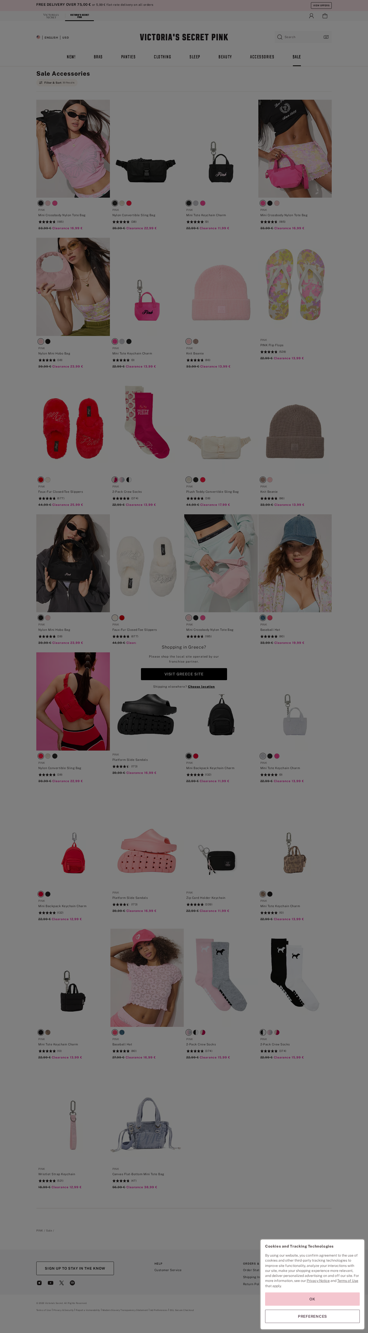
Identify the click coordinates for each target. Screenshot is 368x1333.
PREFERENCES (312, 1316)
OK (312, 1299)
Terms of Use (347, 1281)
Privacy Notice (318, 1281)
